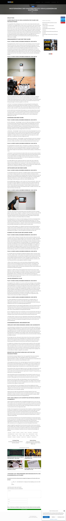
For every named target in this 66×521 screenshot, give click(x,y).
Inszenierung (14, 435)
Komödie (20, 435)
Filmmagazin (54, 2)
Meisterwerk (27, 435)
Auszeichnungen (35, 432)
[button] (64, 510)
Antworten (12, 484)
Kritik (24, 435)
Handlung (9, 435)
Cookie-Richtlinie (52, 519)
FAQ (42, 2)
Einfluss (13, 112)
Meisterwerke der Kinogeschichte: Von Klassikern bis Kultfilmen (33, 9)
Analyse (31, 23)
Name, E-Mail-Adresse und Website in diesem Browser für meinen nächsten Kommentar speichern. (23, 507)
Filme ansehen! (47, 2)
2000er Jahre (9, 432)
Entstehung (38, 2)
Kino (17, 435)
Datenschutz (55, 519)
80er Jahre (18, 432)
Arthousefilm (30, 432)
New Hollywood (33, 435)
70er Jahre (13, 432)
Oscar (37, 435)
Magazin (33, 6)
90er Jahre (22, 432)
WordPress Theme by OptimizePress (33, 517)
